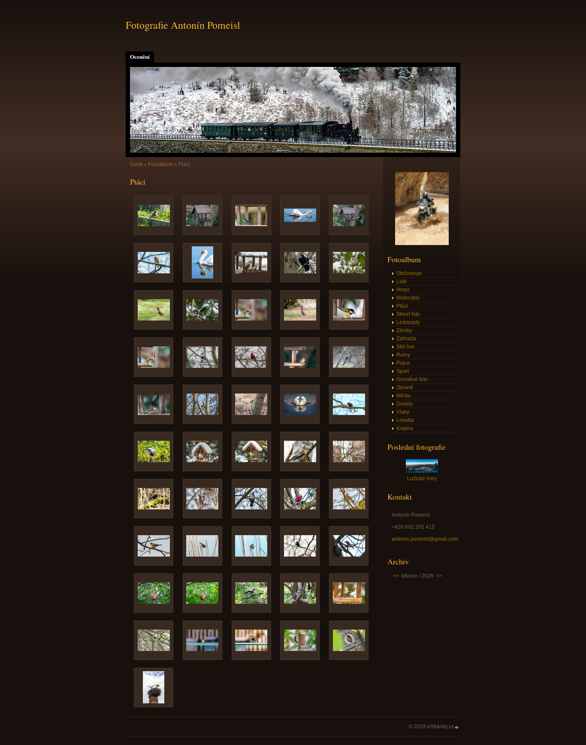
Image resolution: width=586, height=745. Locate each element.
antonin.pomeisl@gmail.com (425, 539)
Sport (402, 371)
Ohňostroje (409, 273)
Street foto (408, 314)
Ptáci (402, 306)
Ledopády (408, 322)
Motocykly (408, 298)
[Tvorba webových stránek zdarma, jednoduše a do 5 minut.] (457, 727)
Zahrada (406, 339)
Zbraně (404, 388)
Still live (405, 347)
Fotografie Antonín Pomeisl (183, 25)
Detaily (404, 404)
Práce (403, 363)
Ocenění (140, 56)
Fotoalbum (160, 164)
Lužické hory (422, 478)
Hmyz (403, 290)
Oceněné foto (412, 379)
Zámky (404, 330)
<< (396, 576)
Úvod (136, 164)
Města (403, 396)
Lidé (401, 282)
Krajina (404, 428)
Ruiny (403, 355)
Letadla (405, 420)
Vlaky (402, 412)
